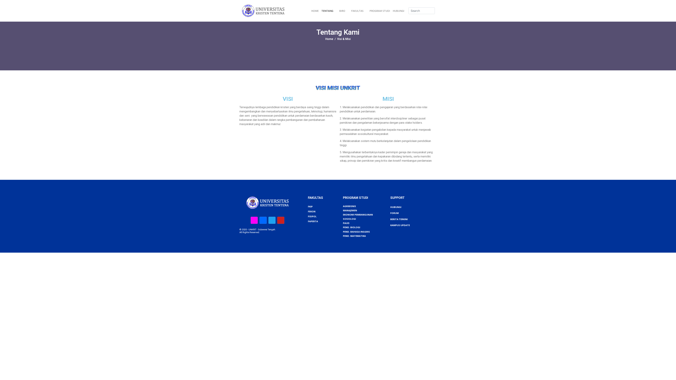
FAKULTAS (357, 10)
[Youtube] (280, 220)
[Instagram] (254, 220)
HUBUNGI (398, 10)
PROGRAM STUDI (380, 10)
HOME (315, 10)
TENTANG (327, 10)
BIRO (342, 10)
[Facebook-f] (263, 220)
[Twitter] (272, 220)
